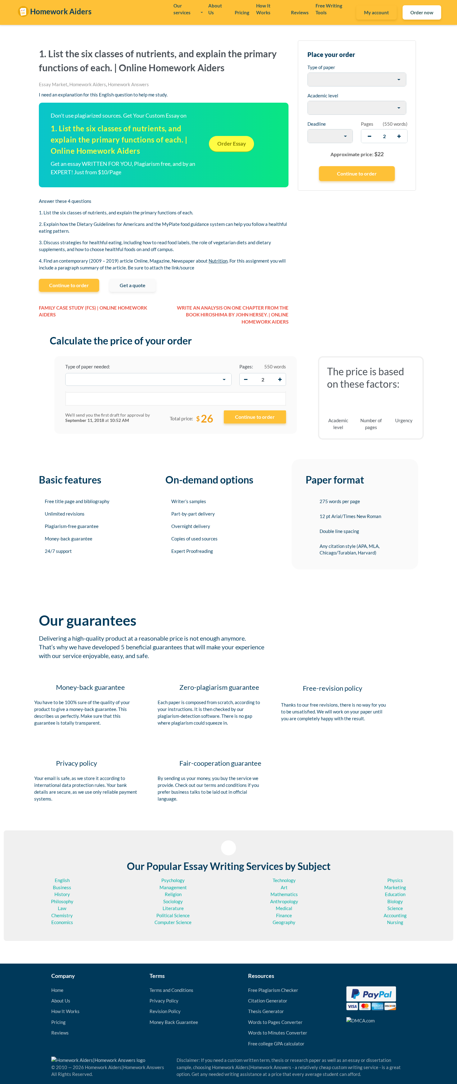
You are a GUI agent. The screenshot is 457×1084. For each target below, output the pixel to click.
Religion (173, 894)
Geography (284, 922)
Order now (421, 12)
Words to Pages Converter (275, 1022)
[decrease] (369, 136)
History (62, 894)
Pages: (246, 366)
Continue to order (69, 285)
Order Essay (231, 143)
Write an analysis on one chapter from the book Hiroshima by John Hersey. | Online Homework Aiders (233, 315)
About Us (215, 9)
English (62, 880)
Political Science (173, 915)
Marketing (395, 887)
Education (395, 894)
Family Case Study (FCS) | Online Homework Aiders (93, 311)
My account (376, 12)
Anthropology (284, 901)
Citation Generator (267, 1000)
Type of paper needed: (87, 366)
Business (62, 887)
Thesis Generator (266, 1011)
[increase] (399, 136)
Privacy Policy (164, 1000)
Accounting (395, 915)
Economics (62, 922)
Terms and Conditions (171, 990)
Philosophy (62, 901)
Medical (284, 908)
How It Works (263, 9)
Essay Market (53, 84)
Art (284, 887)
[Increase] (280, 379)
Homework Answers (128, 84)
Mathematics (284, 894)
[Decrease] (246, 379)
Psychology (173, 880)
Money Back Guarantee (174, 1022)
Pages (367, 124)
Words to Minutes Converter (277, 1032)
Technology (284, 880)
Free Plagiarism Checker (273, 990)
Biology (395, 901)
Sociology (173, 901)
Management (173, 887)
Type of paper (321, 67)
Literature (173, 908)
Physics (395, 880)
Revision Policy (165, 1011)
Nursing (395, 922)
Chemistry (62, 915)
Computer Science (173, 922)
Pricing (242, 12)
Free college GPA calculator (276, 1043)
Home (57, 990)
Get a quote (132, 285)
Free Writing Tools (329, 9)
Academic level (322, 95)
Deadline (316, 124)
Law (62, 908)
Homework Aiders (87, 84)
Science (395, 908)
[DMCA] (360, 1020)
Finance (284, 915)
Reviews (300, 12)
